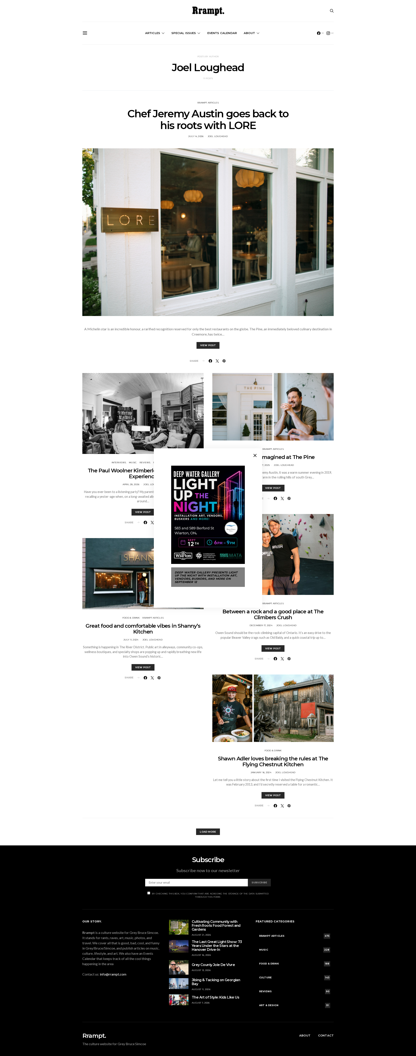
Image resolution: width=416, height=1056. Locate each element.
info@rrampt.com (113, 974)
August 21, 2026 (201, 934)
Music (132, 462)
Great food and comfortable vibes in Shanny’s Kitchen (143, 629)
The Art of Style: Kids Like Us (215, 997)
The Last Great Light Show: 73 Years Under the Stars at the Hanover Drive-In (217, 946)
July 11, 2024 (131, 639)
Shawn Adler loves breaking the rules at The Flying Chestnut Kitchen (273, 761)
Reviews (145, 462)
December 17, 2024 (261, 625)
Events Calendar (222, 33)
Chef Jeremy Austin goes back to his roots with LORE (208, 119)
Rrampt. (94, 1036)
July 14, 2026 (195, 136)
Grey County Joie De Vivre (213, 965)
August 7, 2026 (201, 1002)
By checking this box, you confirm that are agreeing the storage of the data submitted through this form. (210, 895)
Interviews (119, 462)
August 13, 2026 (201, 970)
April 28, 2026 (131, 484)
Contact (326, 1035)
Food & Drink (131, 617)
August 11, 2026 (201, 989)
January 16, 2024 (261, 772)
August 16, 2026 (201, 955)
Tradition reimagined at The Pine (273, 457)
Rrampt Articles (208, 102)
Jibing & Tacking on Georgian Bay (216, 982)
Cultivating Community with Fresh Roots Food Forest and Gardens (216, 926)
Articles (152, 33)
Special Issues (183, 33)
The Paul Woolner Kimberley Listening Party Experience (143, 473)
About (249, 33)
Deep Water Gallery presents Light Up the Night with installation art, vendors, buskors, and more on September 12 (206, 577)
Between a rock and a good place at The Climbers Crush (273, 614)
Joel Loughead (218, 136)
